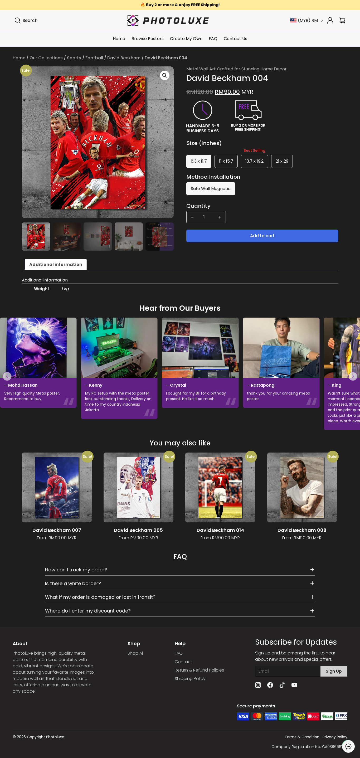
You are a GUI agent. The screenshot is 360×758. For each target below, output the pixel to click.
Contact (183, 662)
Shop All (136, 653)
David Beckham (123, 58)
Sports (74, 58)
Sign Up (334, 671)
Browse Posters (148, 39)
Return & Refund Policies (199, 670)
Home (119, 39)
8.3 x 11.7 (199, 161)
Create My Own (186, 39)
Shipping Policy (190, 679)
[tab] (56, 264)
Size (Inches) (204, 143)
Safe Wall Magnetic (211, 189)
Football (94, 58)
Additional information (55, 264)
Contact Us (235, 39)
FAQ (213, 39)
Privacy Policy (335, 737)
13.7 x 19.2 (254, 161)
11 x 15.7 (226, 161)
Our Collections (46, 58)
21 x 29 (282, 161)
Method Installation (213, 177)
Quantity (198, 206)
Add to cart (262, 236)
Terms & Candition (302, 737)
